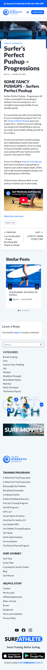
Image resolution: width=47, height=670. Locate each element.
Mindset (7, 372)
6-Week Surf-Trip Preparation (16, 482)
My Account (8, 592)
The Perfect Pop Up (12, 391)
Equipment (8, 609)
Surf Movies (8, 575)
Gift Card (7, 511)
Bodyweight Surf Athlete (14, 486)
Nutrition (7, 383)
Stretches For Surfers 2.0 (14, 520)
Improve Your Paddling (13, 364)
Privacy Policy (9, 618)
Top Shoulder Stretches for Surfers (23, 293)
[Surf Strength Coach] (14, 459)
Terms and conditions (12, 614)
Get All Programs (11, 507)
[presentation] (23, 276)
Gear (5, 360)
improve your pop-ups (32, 161)
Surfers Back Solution (13, 537)
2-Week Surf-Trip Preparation (16, 477)
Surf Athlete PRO (11, 524)
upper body (10, 223)
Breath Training (10, 357)
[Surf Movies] (23, 430)
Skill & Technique (10, 387)
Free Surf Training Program (15, 503)
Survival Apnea (10, 541)
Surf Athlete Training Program (17, 528)
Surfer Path (8, 563)
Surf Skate (8, 533)
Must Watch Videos (12, 380)
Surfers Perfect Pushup (18, 121)
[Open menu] (27, 12)
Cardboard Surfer (11, 494)
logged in (18, 332)
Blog (5, 571)
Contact (6, 588)
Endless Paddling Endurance (16, 499)
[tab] (18, 310)
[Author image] (10, 299)
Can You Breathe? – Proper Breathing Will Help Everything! (12, 238)
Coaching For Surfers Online (16, 567)
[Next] (37, 286)
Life (5, 368)
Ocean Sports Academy (14, 516)
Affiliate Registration (12, 597)
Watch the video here (14, 216)
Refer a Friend (9, 601)
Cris (8, 74)
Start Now (37, 12)
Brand (6, 605)
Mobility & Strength (13, 43)
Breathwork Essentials (13, 490)
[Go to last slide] (10, 286)
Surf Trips (7, 558)
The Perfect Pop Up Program (16, 545)
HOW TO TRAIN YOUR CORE (35, 235)
